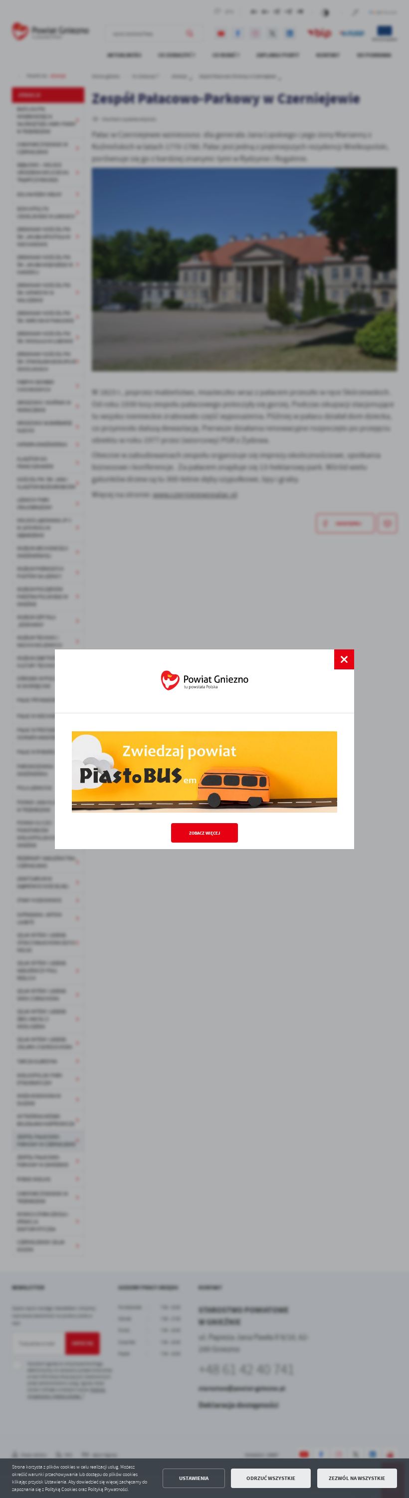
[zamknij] (344, 659)
